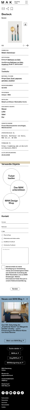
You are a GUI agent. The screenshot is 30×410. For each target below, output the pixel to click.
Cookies (4, 407)
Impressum (4, 402)
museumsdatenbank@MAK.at (8, 379)
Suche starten (14, 348)
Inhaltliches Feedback (9, 241)
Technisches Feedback (9, 245)
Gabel (3, 114)
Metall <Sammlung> (8, 53)
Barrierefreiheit (5, 404)
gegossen (18, 78)
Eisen (8, 78)
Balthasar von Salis (14, 60)
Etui (3, 117)
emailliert (12, 81)
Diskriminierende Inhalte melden (12, 238)
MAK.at (14, 353)
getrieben (5, 81)
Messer (4, 109)
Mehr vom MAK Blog (14, 340)
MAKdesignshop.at (14, 362)
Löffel (3, 112)
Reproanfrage (7, 235)
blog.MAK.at (14, 358)
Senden (15, 289)
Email (13, 78)
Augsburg (5, 64)
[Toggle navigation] (26, 2)
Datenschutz (5, 400)
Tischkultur (5, 71)
